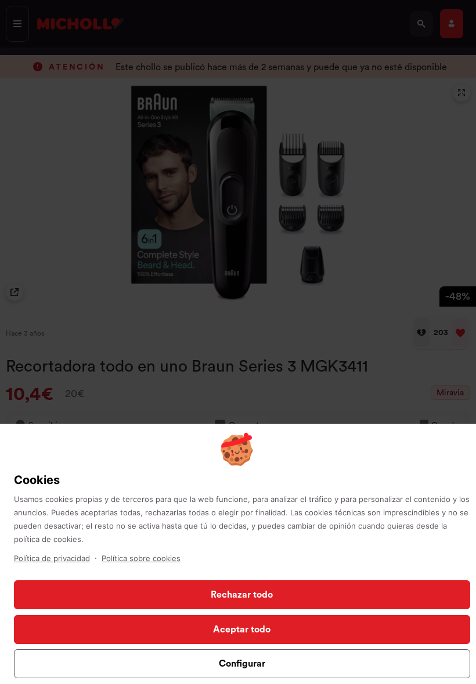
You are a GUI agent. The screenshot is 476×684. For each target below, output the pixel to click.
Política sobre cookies (141, 558)
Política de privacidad (52, 558)
